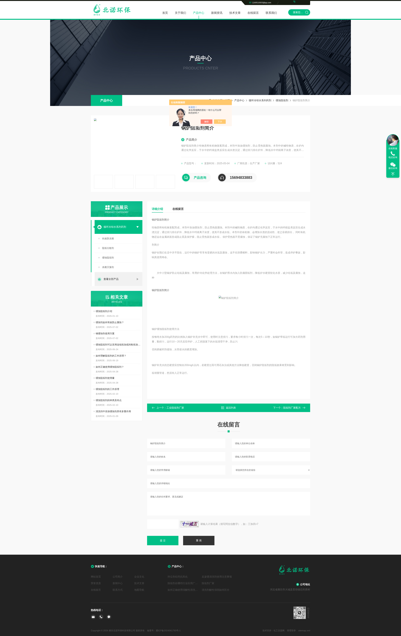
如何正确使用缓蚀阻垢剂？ (110, 366)
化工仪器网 (278, 630)
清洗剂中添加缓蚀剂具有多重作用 (113, 411)
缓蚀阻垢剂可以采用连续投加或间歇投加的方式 (118, 344)
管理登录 (291, 630)
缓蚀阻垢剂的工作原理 (107, 389)
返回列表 (231, 407)
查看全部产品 (111, 279)
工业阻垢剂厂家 (175, 407)
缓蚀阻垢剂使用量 (105, 378)
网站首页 (96, 576)
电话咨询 (392, 157)
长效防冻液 (108, 238)
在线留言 (253, 12)
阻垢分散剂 (108, 248)
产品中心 (198, 12)
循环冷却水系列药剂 (260, 100)
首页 (165, 12)
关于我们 (180, 12)
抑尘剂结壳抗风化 (178, 576)
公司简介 (118, 576)
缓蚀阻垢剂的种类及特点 (109, 400)
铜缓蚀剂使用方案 (105, 333)
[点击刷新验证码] (189, 524)
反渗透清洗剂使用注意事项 (217, 576)
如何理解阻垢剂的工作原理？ (111, 355)
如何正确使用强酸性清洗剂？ (183, 590)
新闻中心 (118, 583)
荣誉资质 (96, 583)
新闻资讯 (216, 12)
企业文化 (139, 576)
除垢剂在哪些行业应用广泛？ (183, 583)
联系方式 (118, 590)
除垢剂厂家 (208, 583)
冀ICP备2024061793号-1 (168, 630)
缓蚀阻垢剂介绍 (104, 311)
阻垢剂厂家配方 (292, 407)
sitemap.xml (304, 630)
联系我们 (271, 12)
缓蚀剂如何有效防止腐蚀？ (110, 322)
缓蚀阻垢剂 (282, 100)
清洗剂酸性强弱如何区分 (215, 590)
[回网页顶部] (393, 174)
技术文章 (235, 12)
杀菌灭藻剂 (108, 267)
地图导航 (139, 590)
